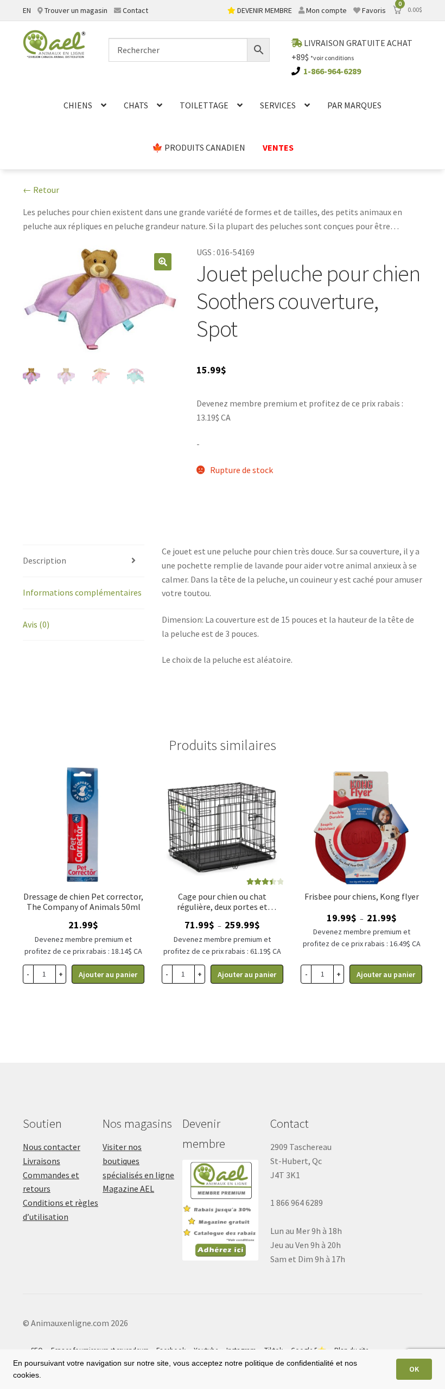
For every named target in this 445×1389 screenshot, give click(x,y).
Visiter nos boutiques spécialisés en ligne (138, 1160)
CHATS (136, 105)
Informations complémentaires (82, 592)
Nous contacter (51, 1146)
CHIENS (77, 105)
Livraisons (41, 1160)
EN (27, 10)
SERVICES (278, 105)
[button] (162, 261)
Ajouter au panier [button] (108, 974)
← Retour (41, 189)
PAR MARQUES (354, 105)
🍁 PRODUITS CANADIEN (198, 147)
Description (44, 560)
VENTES (278, 147)
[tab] (83, 561)
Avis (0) (36, 624)
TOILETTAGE (204, 105)
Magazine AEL (128, 1188)
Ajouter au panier (247, 974)
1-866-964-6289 (332, 71)
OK (414, 1369)
